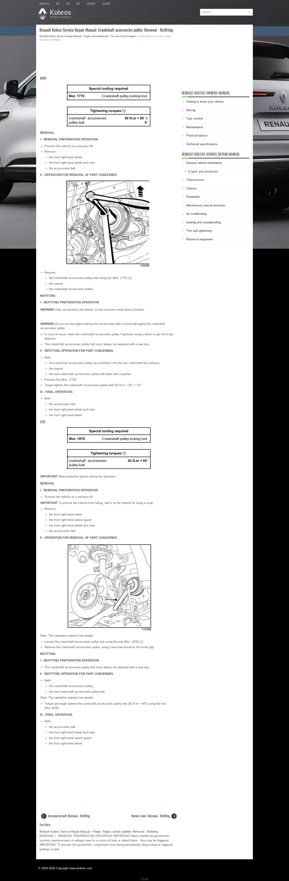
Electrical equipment (199, 239)
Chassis (191, 188)
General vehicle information (204, 163)
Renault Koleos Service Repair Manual (61, 36)
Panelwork (193, 196)
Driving (190, 110)
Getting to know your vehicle (205, 101)
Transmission (195, 180)
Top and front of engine (123, 36)
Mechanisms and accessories (205, 205)
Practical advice (196, 135)
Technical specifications (202, 144)
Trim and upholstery (199, 230)
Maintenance (194, 127)
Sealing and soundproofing (203, 222)
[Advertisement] (109, 57)
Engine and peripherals (96, 36)
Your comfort (194, 118)
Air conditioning (196, 213)
